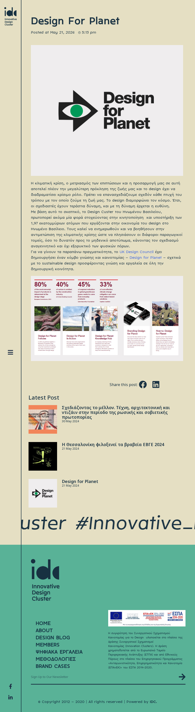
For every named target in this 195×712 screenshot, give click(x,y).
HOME (43, 623)
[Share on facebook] (142, 384)
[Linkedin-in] (10, 697)
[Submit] (182, 677)
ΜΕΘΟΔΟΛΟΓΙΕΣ (56, 659)
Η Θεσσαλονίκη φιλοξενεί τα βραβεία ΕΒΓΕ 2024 (113, 444)
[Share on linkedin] (156, 384)
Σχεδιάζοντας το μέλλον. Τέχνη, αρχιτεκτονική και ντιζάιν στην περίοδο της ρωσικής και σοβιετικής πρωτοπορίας (116, 412)
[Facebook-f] (10, 686)
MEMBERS (48, 644)
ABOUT (44, 630)
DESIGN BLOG (53, 637)
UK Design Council (137, 251)
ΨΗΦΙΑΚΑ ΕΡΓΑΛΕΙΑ (59, 652)
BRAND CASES (53, 666)
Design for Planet (146, 257)
